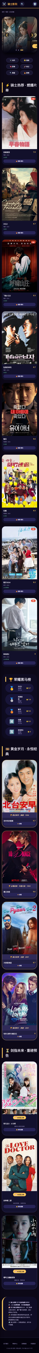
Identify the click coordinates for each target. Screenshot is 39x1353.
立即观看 (12, 46)
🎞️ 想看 (19, 824)
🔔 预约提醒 (19, 1130)
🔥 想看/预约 (19, 161)
